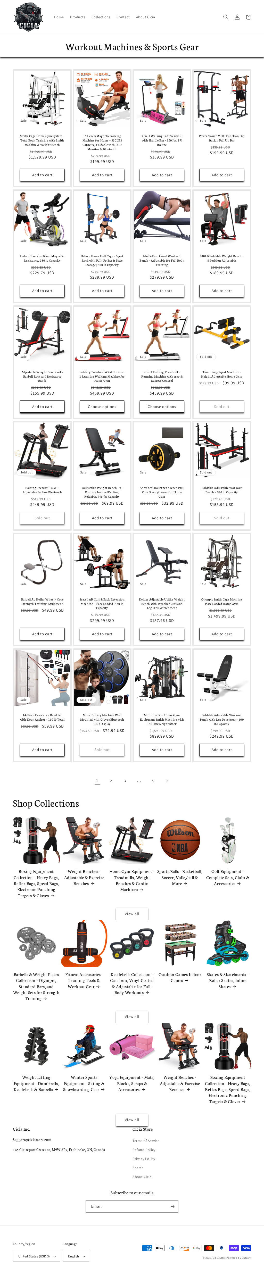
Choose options (102, 406)
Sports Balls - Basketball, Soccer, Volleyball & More (180, 877)
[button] (226, 17)
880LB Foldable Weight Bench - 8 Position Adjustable (222, 258)
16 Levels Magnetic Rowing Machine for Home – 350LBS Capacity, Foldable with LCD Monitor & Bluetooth (102, 142)
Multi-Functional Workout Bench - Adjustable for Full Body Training (161, 260)
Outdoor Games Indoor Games (180, 977)
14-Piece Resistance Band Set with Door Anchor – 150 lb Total (42, 717)
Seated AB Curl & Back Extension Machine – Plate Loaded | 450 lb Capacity (102, 603)
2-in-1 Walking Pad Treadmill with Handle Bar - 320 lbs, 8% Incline (162, 140)
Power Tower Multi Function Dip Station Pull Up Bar (221, 138)
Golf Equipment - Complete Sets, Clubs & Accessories (227, 877)
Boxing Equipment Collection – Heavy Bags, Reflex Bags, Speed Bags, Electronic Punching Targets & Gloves (36, 883)
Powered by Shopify (238, 1257)
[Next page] (166, 781)
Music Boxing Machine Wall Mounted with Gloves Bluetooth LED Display (102, 719)
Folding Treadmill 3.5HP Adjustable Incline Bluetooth (42, 490)
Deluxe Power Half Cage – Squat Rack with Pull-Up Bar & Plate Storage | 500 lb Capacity (102, 260)
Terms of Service (146, 1140)
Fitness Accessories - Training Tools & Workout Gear (84, 980)
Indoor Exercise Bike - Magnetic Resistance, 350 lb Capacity (42, 258)
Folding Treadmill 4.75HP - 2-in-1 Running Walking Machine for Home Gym (102, 376)
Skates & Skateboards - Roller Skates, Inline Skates (228, 980)
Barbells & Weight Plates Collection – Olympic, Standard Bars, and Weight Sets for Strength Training (36, 986)
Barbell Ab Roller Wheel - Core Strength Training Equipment (42, 601)
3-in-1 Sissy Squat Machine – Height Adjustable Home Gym (221, 374)
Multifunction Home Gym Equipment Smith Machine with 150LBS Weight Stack (162, 719)
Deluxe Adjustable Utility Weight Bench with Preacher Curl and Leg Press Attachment (162, 603)
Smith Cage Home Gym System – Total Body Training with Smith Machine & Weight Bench (42, 140)
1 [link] (97, 780)
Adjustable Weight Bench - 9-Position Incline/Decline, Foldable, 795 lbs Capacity (102, 492)
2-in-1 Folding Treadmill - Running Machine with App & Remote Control (162, 376)
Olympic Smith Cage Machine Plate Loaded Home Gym (221, 601)
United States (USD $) (34, 1256)
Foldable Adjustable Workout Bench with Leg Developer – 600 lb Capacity (222, 719)
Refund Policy (144, 1149)
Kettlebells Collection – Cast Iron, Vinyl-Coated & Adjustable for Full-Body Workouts (132, 983)
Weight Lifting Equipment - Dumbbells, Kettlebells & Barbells (36, 1083)
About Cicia (142, 1176)
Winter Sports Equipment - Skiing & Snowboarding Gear (83, 1083)
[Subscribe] (172, 1206)
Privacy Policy (144, 1158)
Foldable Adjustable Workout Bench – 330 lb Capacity (222, 490)
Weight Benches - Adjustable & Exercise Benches (84, 877)
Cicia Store (219, 1257)
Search (138, 1167)
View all (132, 913)
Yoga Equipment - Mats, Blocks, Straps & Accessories (131, 1083)
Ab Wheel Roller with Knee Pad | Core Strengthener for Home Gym (162, 492)
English (73, 1256)
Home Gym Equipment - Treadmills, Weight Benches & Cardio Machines (132, 880)
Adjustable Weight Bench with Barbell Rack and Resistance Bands (42, 376)
